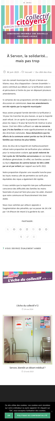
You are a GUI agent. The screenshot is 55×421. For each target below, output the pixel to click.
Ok (9, 415)
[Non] (51, 411)
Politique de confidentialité (32, 415)
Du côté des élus (44, 72)
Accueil (28, 72)
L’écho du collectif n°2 (27, 305)
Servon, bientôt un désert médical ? (27, 367)
